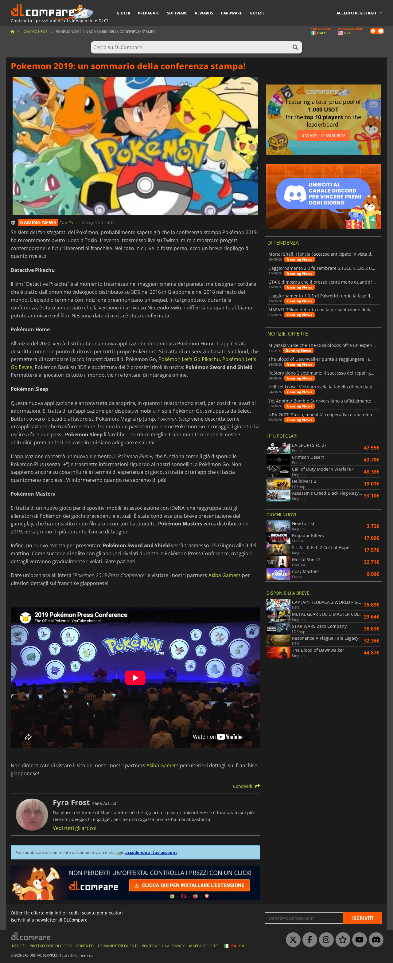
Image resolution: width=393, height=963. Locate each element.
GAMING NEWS (38, 222)
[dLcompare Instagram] (325, 940)
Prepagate (148, 13)
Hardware (231, 13)
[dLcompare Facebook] (308, 940)
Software (177, 13)
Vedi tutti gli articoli (75, 828)
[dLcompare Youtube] (358, 940)
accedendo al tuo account (151, 852)
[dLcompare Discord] (374, 940)
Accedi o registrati (356, 13)
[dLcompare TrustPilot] (341, 940)
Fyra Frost (69, 223)
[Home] (12, 31)
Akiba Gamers (224, 575)
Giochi (123, 13)
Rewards (204, 13)
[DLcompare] (31, 936)
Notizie (257, 13)
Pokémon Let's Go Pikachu (189, 359)
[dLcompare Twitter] (291, 940)
